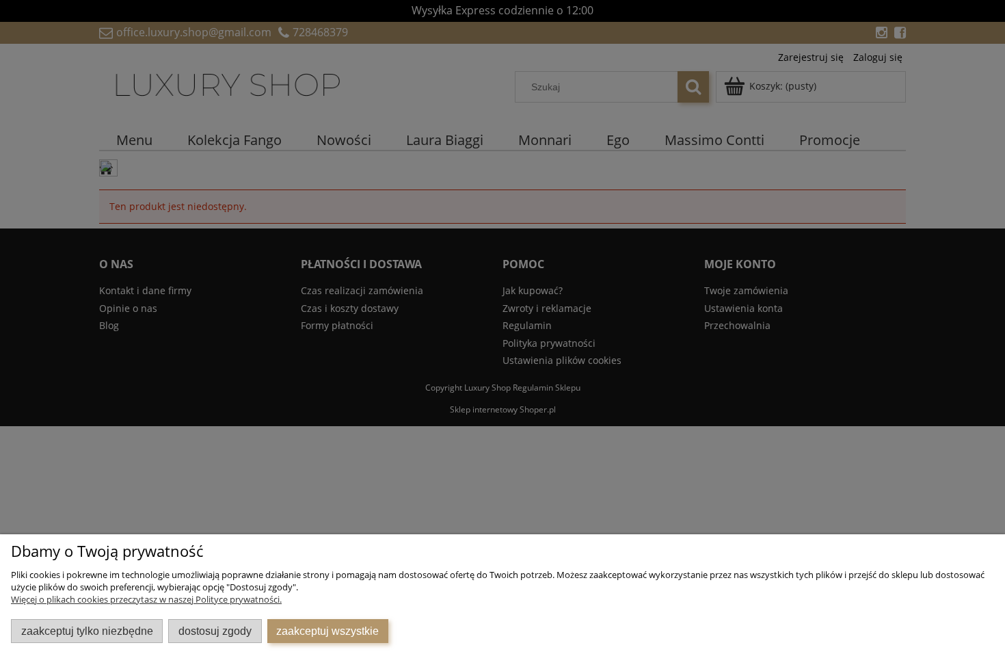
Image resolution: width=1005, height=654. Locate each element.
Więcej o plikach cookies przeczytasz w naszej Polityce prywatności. (146, 599)
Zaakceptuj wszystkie (327, 631)
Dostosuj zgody (215, 631)
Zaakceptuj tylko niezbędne (87, 631)
